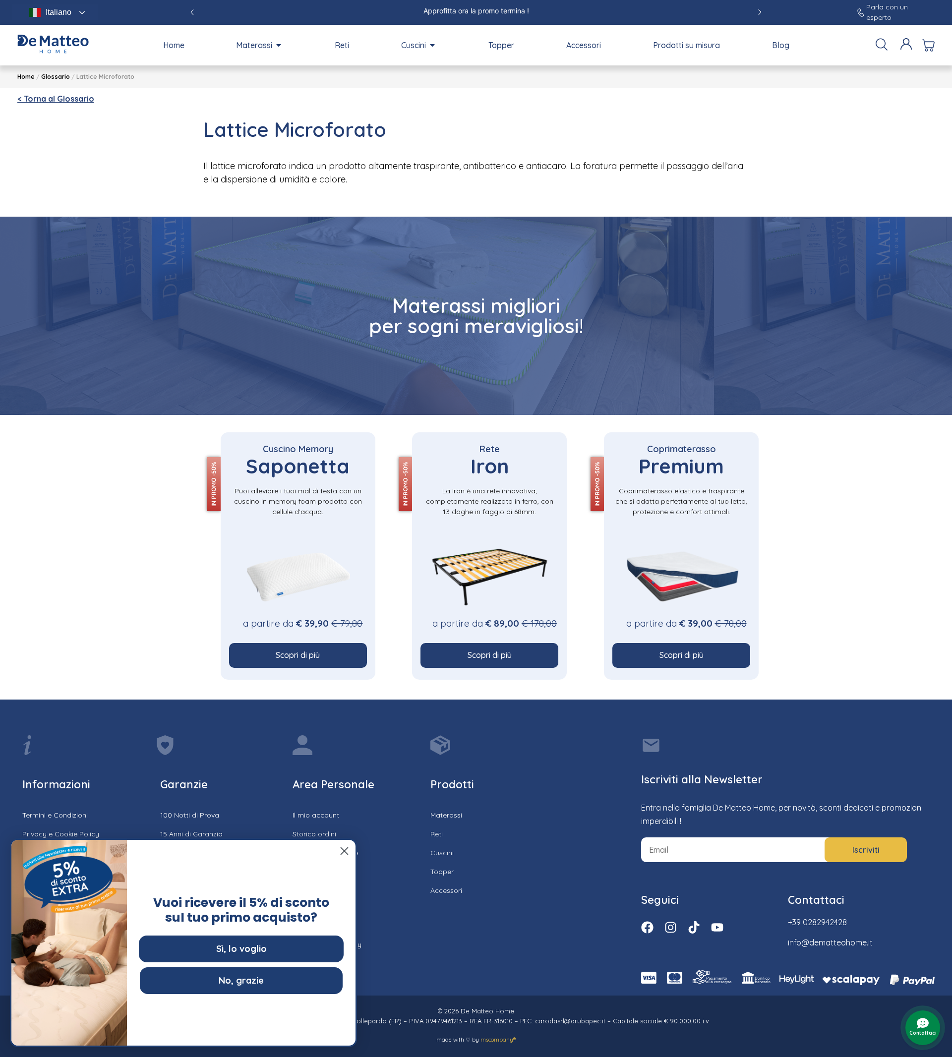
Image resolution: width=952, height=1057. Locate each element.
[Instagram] (670, 927)
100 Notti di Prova (189, 815)
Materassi (446, 815)
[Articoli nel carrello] (928, 45)
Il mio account (316, 815)
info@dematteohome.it (830, 942)
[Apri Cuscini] (432, 45)
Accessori (446, 890)
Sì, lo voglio (241, 948)
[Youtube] (717, 927)
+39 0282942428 (817, 922)
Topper (442, 871)
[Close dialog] (344, 851)
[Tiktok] (694, 927)
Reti (436, 833)
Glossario (55, 76)
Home (26, 76)
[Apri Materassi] (279, 45)
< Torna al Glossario (55, 99)
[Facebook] (647, 927)
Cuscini (442, 852)
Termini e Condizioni (55, 815)
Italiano (58, 12)
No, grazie (241, 980)
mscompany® (498, 1039)
